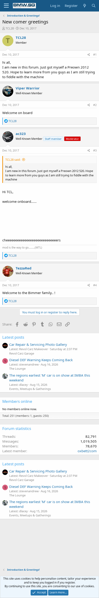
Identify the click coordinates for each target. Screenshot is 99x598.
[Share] (89, 54)
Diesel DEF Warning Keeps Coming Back (41, 360)
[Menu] (6, 5)
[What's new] (84, 5)
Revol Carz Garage (21, 353)
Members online (17, 401)
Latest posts (13, 337)
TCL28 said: (12, 159)
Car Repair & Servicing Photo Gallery (38, 344)
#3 (95, 150)
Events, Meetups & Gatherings (30, 389)
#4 (95, 285)
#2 (95, 105)
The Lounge (17, 368)
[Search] (93, 5)
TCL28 (10, 28)
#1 (95, 55)
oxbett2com (87, 451)
